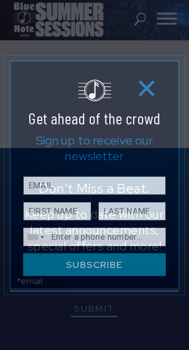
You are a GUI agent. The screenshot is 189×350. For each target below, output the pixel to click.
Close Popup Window (147, 88)
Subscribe (94, 264)
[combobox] (35, 237)
